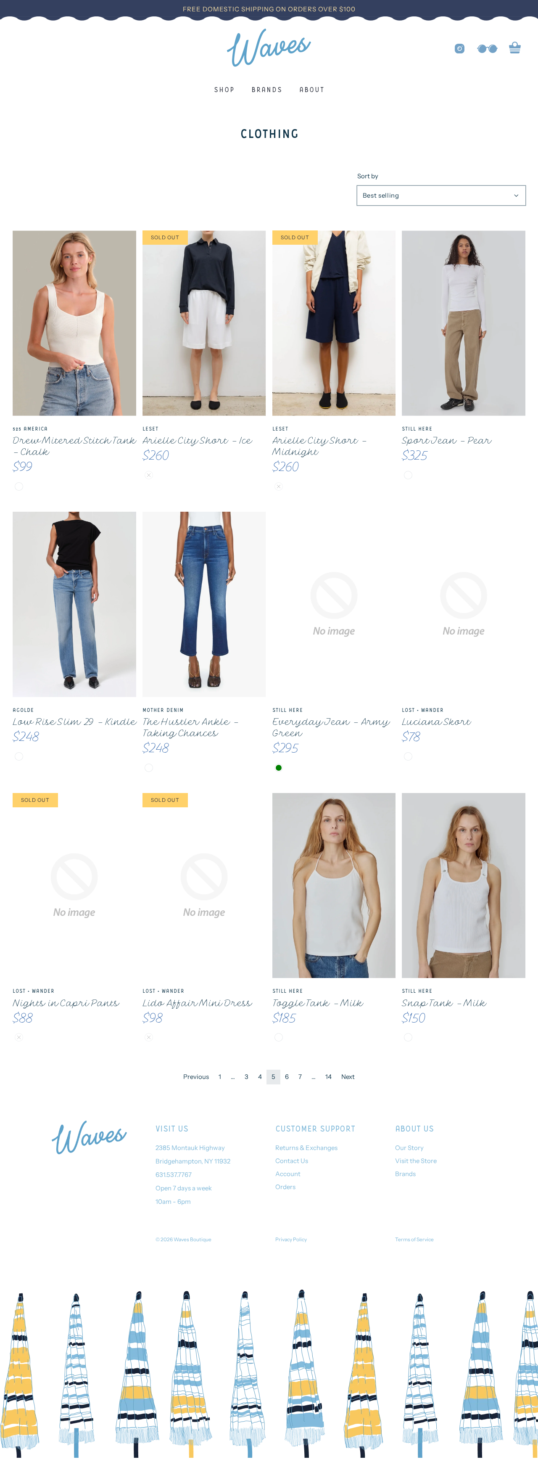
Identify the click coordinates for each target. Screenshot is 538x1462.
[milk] (278, 1037)
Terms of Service (414, 1239)
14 (328, 1077)
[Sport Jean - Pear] (463, 323)
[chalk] (19, 486)
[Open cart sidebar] (515, 48)
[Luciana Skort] (463, 604)
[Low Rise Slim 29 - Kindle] (74, 604)
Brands (266, 89)
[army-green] (278, 768)
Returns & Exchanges (306, 1148)
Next (348, 1077)
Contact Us (291, 1161)
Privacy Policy (291, 1239)
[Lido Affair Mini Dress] (204, 885)
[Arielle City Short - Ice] (204, 323)
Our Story (409, 1148)
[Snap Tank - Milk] (463, 885)
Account (288, 1174)
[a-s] (408, 756)
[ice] (149, 475)
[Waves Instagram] (459, 48)
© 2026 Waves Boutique (183, 1239)
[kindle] (19, 756)
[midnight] (278, 486)
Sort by (367, 176)
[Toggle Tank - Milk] (334, 885)
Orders (285, 1187)
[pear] (408, 475)
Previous (196, 1077)
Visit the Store (416, 1161)
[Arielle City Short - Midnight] (334, 323)
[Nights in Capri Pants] (74, 885)
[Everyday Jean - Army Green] (334, 604)
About (311, 89)
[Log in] (487, 49)
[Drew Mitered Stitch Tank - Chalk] (74, 323)
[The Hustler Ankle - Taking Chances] (204, 604)
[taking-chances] (149, 768)
